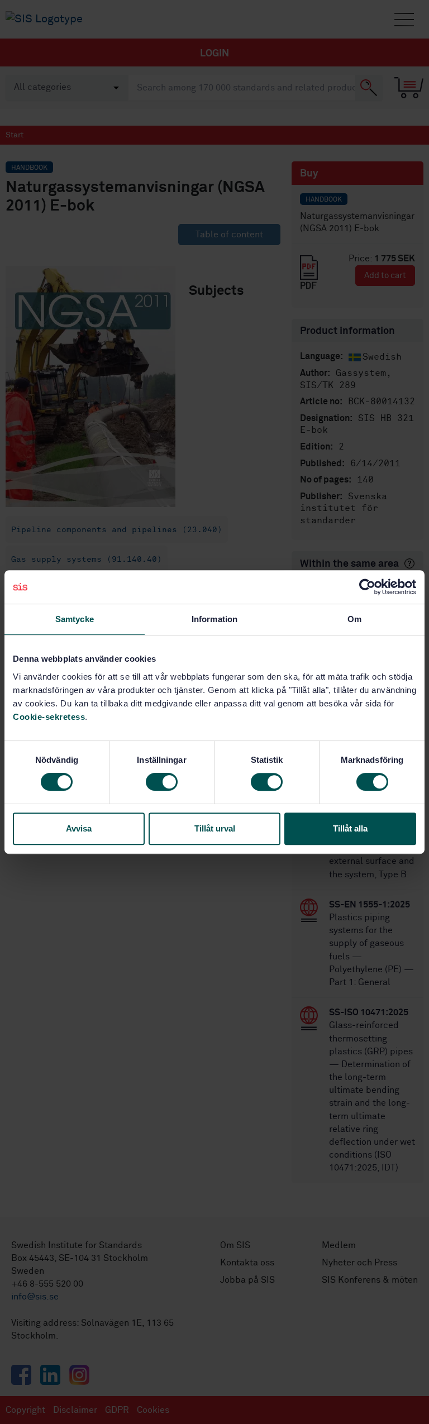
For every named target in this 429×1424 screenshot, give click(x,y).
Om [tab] (354, 619)
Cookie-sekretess (49, 716)
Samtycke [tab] (74, 619)
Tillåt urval (214, 828)
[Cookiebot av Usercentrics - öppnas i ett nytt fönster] (367, 587)
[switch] (162, 782)
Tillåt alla (350, 828)
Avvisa (79, 828)
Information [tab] (214, 619)
